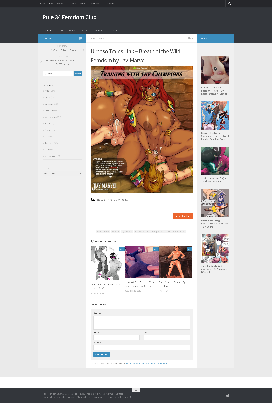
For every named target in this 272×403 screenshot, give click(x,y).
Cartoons (49, 104)
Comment (98, 313)
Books (48, 97)
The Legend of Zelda (142, 231)
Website (97, 342)
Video (47, 149)
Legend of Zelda (127, 231)
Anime (82, 3)
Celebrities (110, 3)
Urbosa (182, 231)
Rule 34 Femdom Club (69, 17)
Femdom (49, 123)
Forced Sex (115, 231)
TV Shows (71, 3)
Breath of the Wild (103, 231)
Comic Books (95, 3)
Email (147, 332)
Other (47, 136)
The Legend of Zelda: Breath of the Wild (164, 231)
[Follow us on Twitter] (80, 38)
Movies (60, 3)
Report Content (182, 216)
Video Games (46, 3)
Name (97, 332)
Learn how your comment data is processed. (146, 363)
